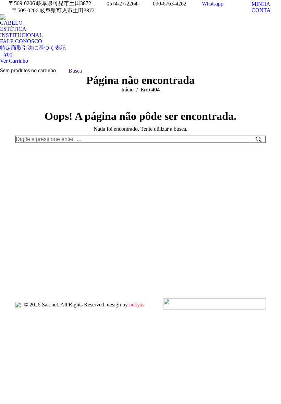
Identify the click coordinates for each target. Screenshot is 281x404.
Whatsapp (212, 4)
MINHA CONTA (261, 7)
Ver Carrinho (14, 61)
